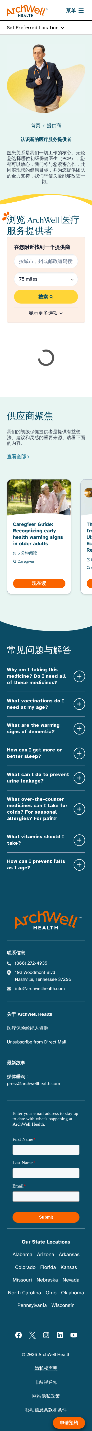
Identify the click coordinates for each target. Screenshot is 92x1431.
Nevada (71, 1280)
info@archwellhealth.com (40, 989)
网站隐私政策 (46, 1396)
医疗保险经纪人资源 (27, 1028)
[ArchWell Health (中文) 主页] (27, 11)
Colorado (25, 1267)
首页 (35, 126)
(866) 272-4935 (31, 963)
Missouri (22, 1280)
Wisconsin (63, 1305)
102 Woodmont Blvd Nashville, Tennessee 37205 (43, 976)
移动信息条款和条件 (46, 1410)
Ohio (50, 1292)
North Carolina (24, 1292)
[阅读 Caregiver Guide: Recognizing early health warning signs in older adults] (39, 536)
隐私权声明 (45, 1368)
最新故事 (16, 1063)
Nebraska (47, 1280)
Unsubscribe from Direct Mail (36, 1042)
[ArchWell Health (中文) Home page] (46, 920)
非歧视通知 (45, 1382)
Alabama (22, 1254)
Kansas (69, 1267)
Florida (48, 1267)
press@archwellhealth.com (33, 1084)
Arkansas (69, 1254)
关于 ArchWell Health (29, 1014)
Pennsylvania (32, 1305)
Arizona (45, 1254)
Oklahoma (72, 1292)
